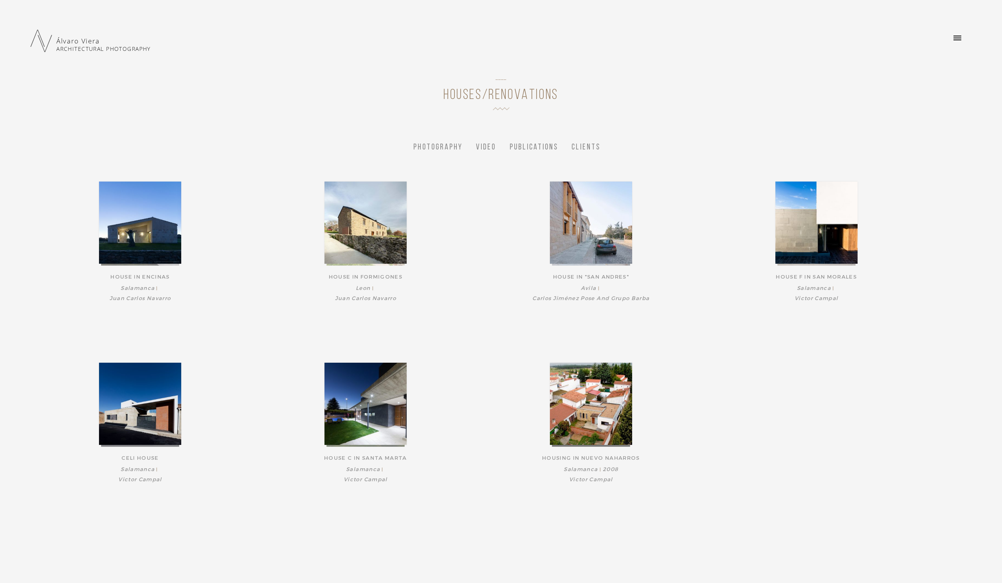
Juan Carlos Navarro (140, 298)
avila (589, 287)
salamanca (138, 287)
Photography (438, 147)
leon (363, 287)
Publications (534, 147)
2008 (610, 469)
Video (486, 147)
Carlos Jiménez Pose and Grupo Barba (590, 298)
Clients (585, 147)
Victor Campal (816, 298)
